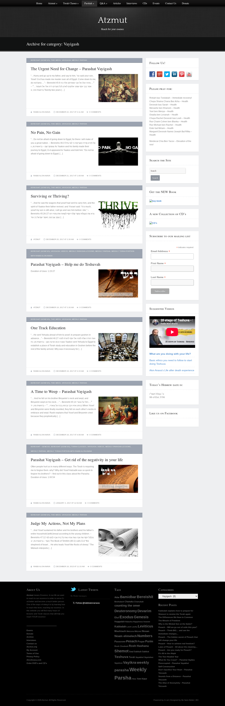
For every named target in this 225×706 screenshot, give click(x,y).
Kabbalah (120, 626)
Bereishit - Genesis (40, 447)
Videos (64, 251)
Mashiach (120, 631)
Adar (117, 597)
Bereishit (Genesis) (40, 60)
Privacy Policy (33, 656)
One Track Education (48, 327)
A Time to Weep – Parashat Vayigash (61, 391)
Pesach (131, 641)
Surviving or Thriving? (50, 196)
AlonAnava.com (34, 660)
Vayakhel (140, 657)
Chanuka (129, 601)
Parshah (89, 3)
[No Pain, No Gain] (118, 166)
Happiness (138, 622)
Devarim (144, 611)
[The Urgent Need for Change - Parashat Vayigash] (118, 103)
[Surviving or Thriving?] (118, 230)
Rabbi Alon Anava (41, 112)
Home (39, 3)
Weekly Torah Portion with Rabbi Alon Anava (69, 451)
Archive (30, 637)
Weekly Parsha (79, 60)
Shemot (121, 651)
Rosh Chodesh (121, 646)
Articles (117, 3)
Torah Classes (71, 3)
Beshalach (119, 602)
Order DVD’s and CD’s (37, 663)
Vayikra (129, 662)
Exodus (126, 617)
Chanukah (139, 602)
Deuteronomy (125, 611)
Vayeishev (148, 657)
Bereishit (145, 597)
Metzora (130, 631)
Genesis (141, 617)
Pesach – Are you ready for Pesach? (175, 650)
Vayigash (66, 60)
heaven (146, 622)
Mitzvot (137, 631)
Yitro (134, 679)
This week (56, 60)
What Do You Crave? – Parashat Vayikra (176, 660)
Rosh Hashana (139, 645)
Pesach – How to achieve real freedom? (176, 644)
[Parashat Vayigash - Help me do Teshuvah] (118, 298)
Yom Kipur (142, 679)
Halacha (129, 622)
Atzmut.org (32, 647)
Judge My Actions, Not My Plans (58, 523)
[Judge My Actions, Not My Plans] (118, 557)
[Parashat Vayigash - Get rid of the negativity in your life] (118, 494)
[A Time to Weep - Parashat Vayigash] (118, 425)
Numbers (144, 636)
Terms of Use (33, 653)
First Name (158, 263)
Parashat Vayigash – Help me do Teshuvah (65, 264)
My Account (32, 650)
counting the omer (127, 605)
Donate (185, 3)
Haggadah (119, 621)
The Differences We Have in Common (175, 617)
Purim (149, 641)
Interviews (132, 3)
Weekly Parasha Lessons (81, 251)
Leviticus (145, 626)
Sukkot (145, 651)
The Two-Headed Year (168, 657)
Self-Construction (166, 666)
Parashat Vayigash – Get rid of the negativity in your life (77, 459)
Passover (120, 641)
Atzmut (52, 3)
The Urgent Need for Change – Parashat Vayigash (71, 68)
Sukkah (138, 651)
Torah (132, 657)
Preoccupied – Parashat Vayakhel (173, 663)
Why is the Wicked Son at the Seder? (175, 624)
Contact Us (170, 3)
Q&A (103, 3)
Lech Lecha (132, 627)
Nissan (145, 631)
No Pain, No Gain (45, 132)
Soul (131, 651)
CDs (145, 3)
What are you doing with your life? (170, 353)
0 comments (95, 112)
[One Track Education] (118, 362)
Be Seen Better (187, 700)
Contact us (32, 644)
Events (156, 3)
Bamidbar (128, 597)
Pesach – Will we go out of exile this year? (177, 627)
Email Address (160, 251)
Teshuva (121, 657)
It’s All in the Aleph (167, 653)
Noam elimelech (125, 636)
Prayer (141, 641)
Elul (116, 617)
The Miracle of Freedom (169, 621)
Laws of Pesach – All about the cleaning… (177, 647)
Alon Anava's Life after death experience (171, 370)
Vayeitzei (118, 663)
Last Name (158, 277)
